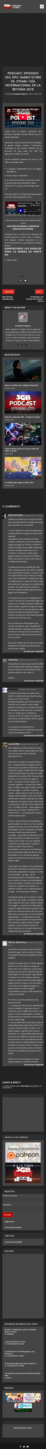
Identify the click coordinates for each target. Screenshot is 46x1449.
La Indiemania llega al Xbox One (19, 482)
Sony (9, 1378)
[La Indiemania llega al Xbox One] (23, 468)
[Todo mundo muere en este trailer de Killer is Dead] (23, 434)
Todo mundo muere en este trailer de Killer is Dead (22, 450)
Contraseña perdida (13, 1227)
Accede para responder (34, 651)
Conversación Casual (15, 1344)
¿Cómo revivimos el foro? (15, 1341)
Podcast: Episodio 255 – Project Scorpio (22, 417)
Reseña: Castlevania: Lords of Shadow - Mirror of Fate (21, 1330)
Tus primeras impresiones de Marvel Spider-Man (23, 1374)
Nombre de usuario (9, 1195)
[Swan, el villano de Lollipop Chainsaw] (23, 371)
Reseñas (10, 1334)
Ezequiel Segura (20, 94)
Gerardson (13, 689)
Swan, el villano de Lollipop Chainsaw (21, 385)
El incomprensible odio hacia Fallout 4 (20, 1363)
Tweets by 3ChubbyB (13, 1242)
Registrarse (9, 1221)
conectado (24, 1086)
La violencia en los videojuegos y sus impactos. (19, 1352)
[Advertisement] (23, 37)
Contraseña (6, 1205)
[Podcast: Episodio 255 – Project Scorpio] (23, 402)
